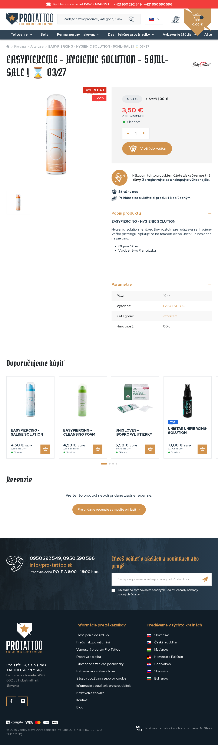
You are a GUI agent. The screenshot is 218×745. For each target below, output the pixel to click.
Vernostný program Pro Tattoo (98, 649)
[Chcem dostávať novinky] (205, 579)
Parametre (122, 284)
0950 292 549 (45, 558)
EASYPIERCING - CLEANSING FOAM (79, 432)
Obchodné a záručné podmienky (99, 664)
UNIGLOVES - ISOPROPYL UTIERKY (134, 432)
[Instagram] (23, 701)
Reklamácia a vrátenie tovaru (97, 671)
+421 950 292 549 (128, 4)
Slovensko (161, 635)
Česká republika (165, 642)
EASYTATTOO (174, 306)
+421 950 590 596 (158, 4)
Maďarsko (161, 649)
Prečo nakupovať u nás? (93, 642)
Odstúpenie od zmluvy (92, 635)
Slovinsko (161, 671)
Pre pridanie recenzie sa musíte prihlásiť (107, 509)
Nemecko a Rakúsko (168, 657)
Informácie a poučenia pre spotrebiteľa (103, 686)
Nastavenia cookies (90, 693)
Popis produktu (126, 213)
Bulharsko (161, 678)
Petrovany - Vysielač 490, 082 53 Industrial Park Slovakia (26, 675)
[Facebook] (11, 701)
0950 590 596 (79, 558)
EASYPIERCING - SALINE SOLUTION (27, 432)
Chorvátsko (162, 664)
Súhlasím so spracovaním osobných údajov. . (157, 592)
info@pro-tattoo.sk (51, 565)
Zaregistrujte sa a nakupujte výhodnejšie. (176, 180)
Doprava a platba (88, 657)
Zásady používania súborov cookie (101, 678)
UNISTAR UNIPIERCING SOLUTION (187, 430)
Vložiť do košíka (153, 148)
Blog (79, 707)
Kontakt (81, 700)
